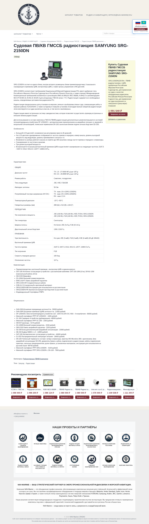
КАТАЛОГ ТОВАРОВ (74, 15)
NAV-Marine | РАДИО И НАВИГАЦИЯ (26, 41)
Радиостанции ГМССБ (71, 41)
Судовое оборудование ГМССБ (50, 41)
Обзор (16, 57)
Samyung (21, 363)
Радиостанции (30, 363)
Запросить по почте (118, 114)
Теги (38, 34)
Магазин (37, 413)
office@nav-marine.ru (21, 413)
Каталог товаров (22, 34)
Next (137, 389)
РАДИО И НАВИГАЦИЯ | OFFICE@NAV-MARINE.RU (109, 15)
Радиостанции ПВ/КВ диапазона (92, 41)
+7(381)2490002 (19, 416)
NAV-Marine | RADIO (77, 517)
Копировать (141, 29)
